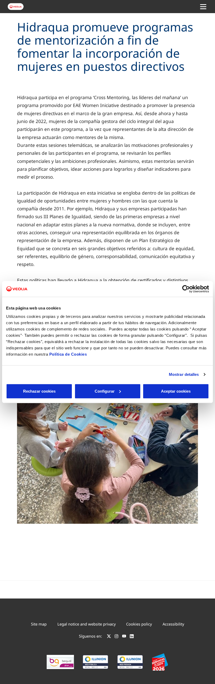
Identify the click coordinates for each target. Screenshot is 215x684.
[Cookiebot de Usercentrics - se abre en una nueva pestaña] (186, 289)
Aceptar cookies (176, 391)
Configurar (105, 391)
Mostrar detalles (184, 374)
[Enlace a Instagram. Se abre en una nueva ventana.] (117, 636)
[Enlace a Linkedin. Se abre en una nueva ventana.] (132, 636)
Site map (39, 624)
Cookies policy (139, 624)
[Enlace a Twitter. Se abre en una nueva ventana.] (109, 636)
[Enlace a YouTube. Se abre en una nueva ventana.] (124, 636)
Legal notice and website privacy (86, 624)
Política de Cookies (68, 354)
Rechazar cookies (39, 391)
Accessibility (173, 624)
